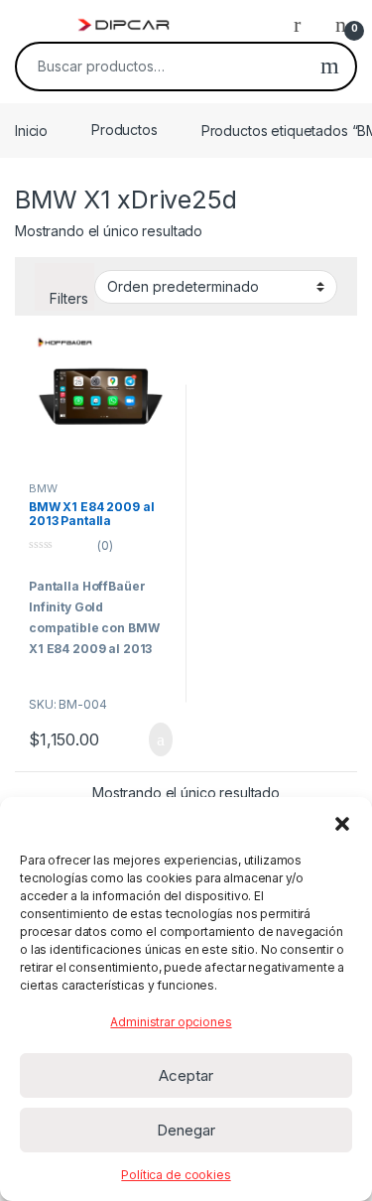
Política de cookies (175, 1174)
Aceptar (186, 1075)
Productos (124, 129)
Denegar (186, 1130)
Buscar (330, 66)
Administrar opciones (170, 1021)
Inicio (31, 129)
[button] (342, 822)
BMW (43, 488)
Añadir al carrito (151, 739)
